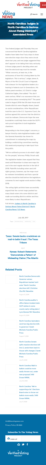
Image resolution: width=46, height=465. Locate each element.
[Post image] (11, 279)
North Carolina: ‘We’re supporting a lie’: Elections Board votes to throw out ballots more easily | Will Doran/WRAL (29, 392)
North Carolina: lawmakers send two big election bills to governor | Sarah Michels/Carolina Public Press (29, 327)
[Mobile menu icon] (42, 14)
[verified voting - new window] (28, 8)
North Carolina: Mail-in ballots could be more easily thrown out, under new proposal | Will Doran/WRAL (28, 371)
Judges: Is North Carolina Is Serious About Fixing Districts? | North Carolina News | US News (20, 206)
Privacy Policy (10, 425)
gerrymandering (19, 221)
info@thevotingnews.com (14, 421)
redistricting (28, 221)
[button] (33, 14)
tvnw (34, 221)
